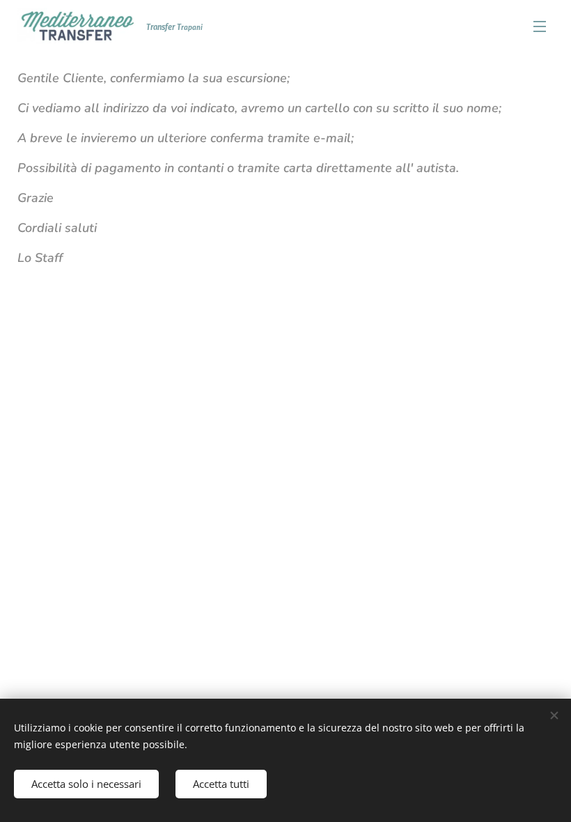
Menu (540, 26)
